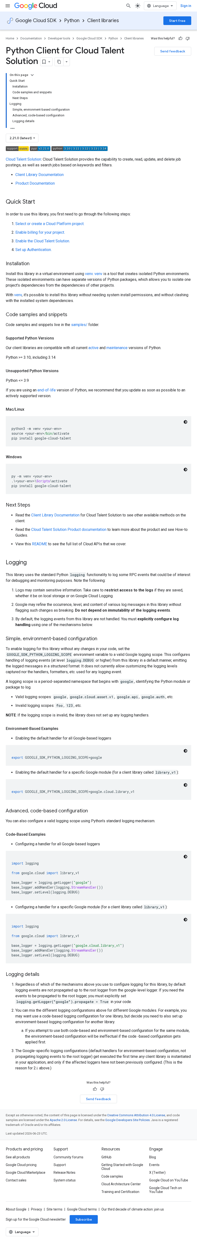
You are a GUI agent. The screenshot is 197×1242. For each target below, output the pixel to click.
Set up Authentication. (33, 249)
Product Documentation (35, 183)
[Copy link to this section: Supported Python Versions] (59, 338)
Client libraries (103, 21)
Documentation (31, 38)
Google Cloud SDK (35, 21)
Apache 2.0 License (63, 1120)
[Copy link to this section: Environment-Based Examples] (63, 729)
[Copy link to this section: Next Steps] (35, 505)
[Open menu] (7, 6)
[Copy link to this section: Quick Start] (40, 202)
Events (154, 1165)
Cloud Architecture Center (121, 1184)
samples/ (79, 324)
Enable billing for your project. (40, 232)
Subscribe (83, 1219)
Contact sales (16, 1180)
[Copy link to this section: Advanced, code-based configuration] (93, 811)
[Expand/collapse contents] (32, 75)
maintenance (117, 347)
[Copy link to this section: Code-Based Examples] (50, 834)
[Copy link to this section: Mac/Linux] (29, 409)
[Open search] (128, 6)
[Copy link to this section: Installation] (34, 264)
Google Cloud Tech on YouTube (165, 1190)
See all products (18, 1157)
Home (10, 38)
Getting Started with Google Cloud (122, 1167)
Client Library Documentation (39, 174)
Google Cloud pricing (21, 1165)
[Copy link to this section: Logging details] (44, 975)
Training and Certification (120, 1192)
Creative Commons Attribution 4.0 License (136, 1115)
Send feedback (172, 51)
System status (65, 1180)
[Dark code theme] (185, 422)
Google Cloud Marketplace (25, 1172)
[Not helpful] (187, 38)
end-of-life (46, 390)
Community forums (68, 1157)
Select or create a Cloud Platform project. (49, 223)
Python (72, 21)
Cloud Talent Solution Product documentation (68, 529)
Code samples (112, 1176)
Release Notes (64, 1172)
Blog (152, 1157)
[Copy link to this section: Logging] (31, 563)
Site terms (54, 1209)
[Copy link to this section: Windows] (26, 457)
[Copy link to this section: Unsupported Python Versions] (63, 371)
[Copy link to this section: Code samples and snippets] (72, 315)
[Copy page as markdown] (59, 62)
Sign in (185, 6)
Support (60, 1165)
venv (89, 273)
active (93, 347)
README (39, 544)
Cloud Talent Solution (23, 159)
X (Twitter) (157, 1172)
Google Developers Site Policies (127, 1120)
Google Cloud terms (82, 1209)
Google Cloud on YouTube (168, 1180)
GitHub (106, 1157)
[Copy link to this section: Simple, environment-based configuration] (102, 639)
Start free (177, 21)
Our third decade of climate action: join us (132, 1209)
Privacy (36, 1209)
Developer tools (59, 38)
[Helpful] (180, 38)
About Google (16, 1209)
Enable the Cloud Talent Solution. (42, 241)
